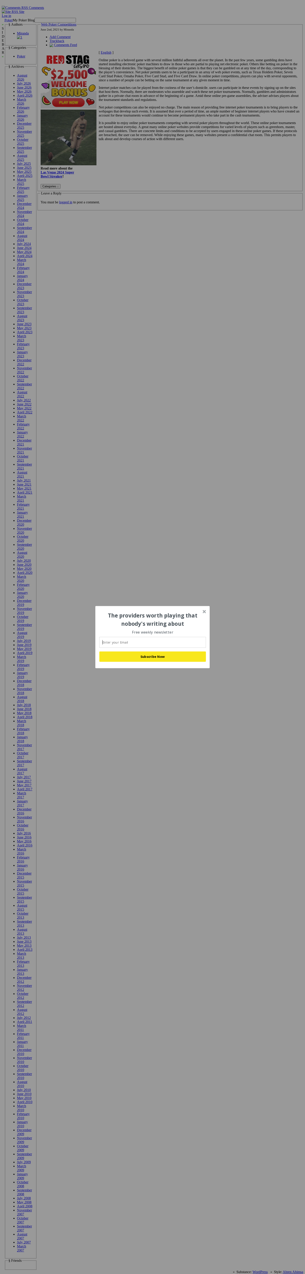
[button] (152, 619)
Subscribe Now (152, 656)
